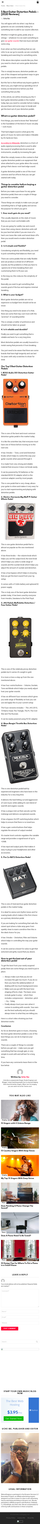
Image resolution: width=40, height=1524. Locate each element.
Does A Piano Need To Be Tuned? (16, 1236)
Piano (4, 1202)
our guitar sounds (12, 41)
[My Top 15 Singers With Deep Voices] (20, 1165)
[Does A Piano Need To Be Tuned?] (20, 1222)
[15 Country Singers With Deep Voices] (20, 1138)
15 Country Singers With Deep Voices (18, 1151)
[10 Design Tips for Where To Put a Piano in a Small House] (20, 1250)
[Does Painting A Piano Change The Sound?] (20, 1193)
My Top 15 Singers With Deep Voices (17, 1178)
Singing (4, 1120)
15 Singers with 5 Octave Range (15, 1123)
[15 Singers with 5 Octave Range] (20, 1110)
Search (37, 1342)
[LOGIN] (38, 2)
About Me (30, 1518)
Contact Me (21, 1518)
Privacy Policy (10, 1518)
